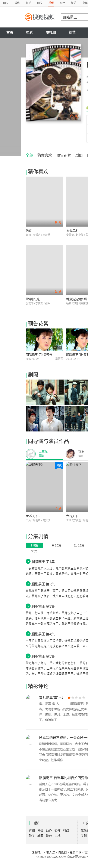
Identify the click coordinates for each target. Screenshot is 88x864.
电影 (29, 32)
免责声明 (76, 852)
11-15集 (79, 545)
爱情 (40, 830)
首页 (9, 32)
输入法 (50, 852)
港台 (49, 835)
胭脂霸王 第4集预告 (39, 354)
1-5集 (34, 545)
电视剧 (51, 32)
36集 (34, 551)
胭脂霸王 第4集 (43, 634)
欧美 (32, 835)
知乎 (28, 3)
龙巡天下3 (33, 516)
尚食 (29, 230)
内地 (57, 835)
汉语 (73, 3)
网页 (5, 3)
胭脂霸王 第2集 (43, 584)
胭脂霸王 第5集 (43, 656)
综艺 (72, 32)
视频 (51, 3)
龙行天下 (72, 516)
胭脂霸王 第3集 (43, 606)
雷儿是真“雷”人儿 (52, 697)
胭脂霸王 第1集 (43, 562)
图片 (39, 3)
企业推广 (37, 852)
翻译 (85, 3)
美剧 (84, 835)
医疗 (62, 3)
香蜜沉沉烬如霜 (76, 299)
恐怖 (57, 830)
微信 (17, 3)
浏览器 (62, 852)
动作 (49, 830)
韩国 (40, 835)
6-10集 (56, 545)
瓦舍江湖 (72, 230)
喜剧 (32, 830)
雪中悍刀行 (33, 299)
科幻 (66, 830)
